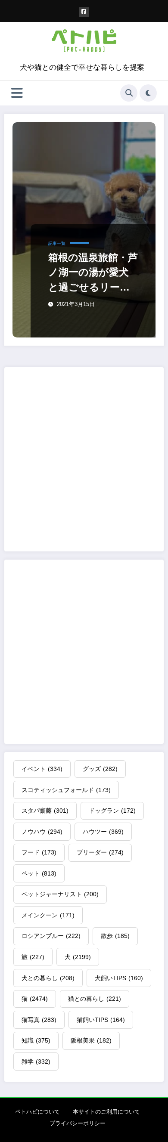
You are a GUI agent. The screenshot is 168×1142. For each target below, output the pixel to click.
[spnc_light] (148, 93)
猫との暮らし (94, 998)
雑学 (36, 1061)
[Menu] (17, 93)
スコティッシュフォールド (66, 789)
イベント (42, 768)
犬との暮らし (48, 978)
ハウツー (103, 831)
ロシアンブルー (51, 935)
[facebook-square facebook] (84, 12)
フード (39, 852)
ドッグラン (112, 810)
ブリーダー (100, 852)
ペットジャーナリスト (60, 894)
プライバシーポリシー (78, 1123)
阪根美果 (91, 1040)
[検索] (128, 93)
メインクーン (48, 915)
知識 (36, 1040)
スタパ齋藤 (45, 810)
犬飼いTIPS (119, 978)
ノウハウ (42, 831)
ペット (39, 873)
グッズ (100, 768)
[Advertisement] (84, 459)
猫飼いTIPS (101, 1019)
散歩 (115, 935)
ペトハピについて (37, 1111)
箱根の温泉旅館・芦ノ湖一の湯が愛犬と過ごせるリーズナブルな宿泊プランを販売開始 (93, 273)
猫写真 (39, 1019)
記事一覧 (56, 243)
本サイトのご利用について (106, 1111)
